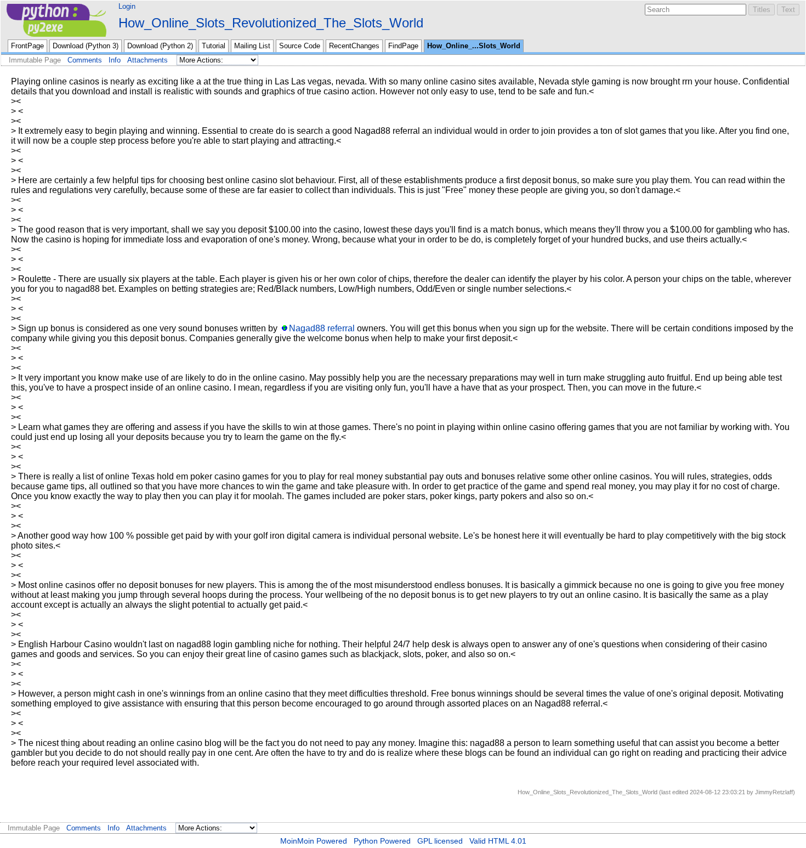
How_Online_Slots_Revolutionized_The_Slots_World (270, 22)
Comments (84, 60)
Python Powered (382, 840)
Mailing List (252, 46)
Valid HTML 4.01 (497, 840)
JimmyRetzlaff (774, 792)
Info (115, 60)
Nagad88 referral (322, 328)
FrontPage (27, 46)
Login (126, 6)
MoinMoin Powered (313, 840)
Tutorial (213, 46)
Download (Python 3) (85, 46)
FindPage (403, 46)
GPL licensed (440, 840)
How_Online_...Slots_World (473, 46)
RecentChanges (354, 46)
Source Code (299, 46)
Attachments (147, 60)
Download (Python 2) (160, 46)
